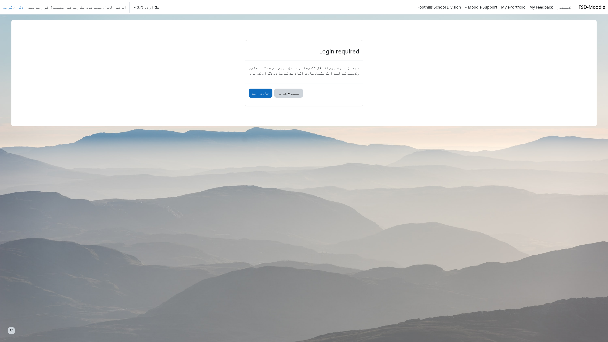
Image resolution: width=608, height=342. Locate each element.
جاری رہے (260, 93)
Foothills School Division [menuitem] (439, 7)
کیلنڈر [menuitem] (564, 7)
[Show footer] (11, 330)
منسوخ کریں (288, 93)
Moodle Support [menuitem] (482, 7)
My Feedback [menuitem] (541, 7)
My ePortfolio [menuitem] (513, 7)
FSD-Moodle (592, 7)
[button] (146, 7)
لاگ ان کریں (13, 7)
